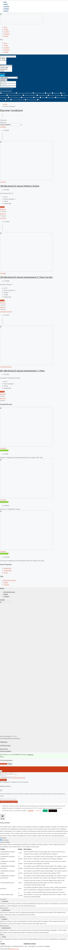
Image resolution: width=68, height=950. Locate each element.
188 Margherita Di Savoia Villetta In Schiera (19, 186)
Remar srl (3, 209)
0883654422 (3, 742)
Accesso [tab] (6, 767)
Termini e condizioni (5, 751)
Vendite (6, 4)
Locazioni (6, 6)
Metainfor (30, 754)
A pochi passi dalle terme (24, 93)
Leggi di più (30, 810)
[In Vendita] (3, 60)
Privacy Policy (4, 749)
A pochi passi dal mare (8, 93)
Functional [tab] (3, 899)
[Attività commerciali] (6, 66)
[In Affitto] (3, 58)
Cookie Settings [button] (52, 810)
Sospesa (9, 311)
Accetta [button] (45, 810)
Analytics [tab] (2, 917)
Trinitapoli (6, 585)
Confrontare (3, 764)
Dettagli (2, 207)
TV (39, 100)
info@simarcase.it (5, 745)
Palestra (37, 97)
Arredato (49, 93)
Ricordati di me (6, 777)
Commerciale (8, 570)
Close (10, 764)
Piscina (43, 97)
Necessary (5, 840)
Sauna (8, 100)
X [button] (66, 804)
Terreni (6, 572)
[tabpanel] (34, 870)
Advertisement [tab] (4, 926)
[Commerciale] (6, 67)
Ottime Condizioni (27, 97)
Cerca (2, 75)
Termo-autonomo (31, 100)
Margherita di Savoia (10, 580)
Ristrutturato (51, 97)
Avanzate (2, 73)
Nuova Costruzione (15, 97)
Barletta (6, 582)
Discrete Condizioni (55, 95)
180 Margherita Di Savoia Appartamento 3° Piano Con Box (26, 277)
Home (5, 2)
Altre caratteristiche (6, 91)
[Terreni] (6, 71)
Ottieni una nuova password (9, 802)
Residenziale (7, 568)
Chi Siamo (6, 8)
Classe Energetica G (30, 95)
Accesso (3, 780)
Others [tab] (2, 934)
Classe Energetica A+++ (15, 95)
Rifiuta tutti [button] (38, 810)
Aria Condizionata (39, 93)
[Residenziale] (6, 69)
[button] (34, 40)
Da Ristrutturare (42, 95)
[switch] (1, 901)
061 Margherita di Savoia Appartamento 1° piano (22, 371)
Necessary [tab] (3, 838)
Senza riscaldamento (18, 100)
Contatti (6, 11)
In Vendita (3, 127)
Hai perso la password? (18, 777)
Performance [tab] (4, 908)
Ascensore (56, 93)
